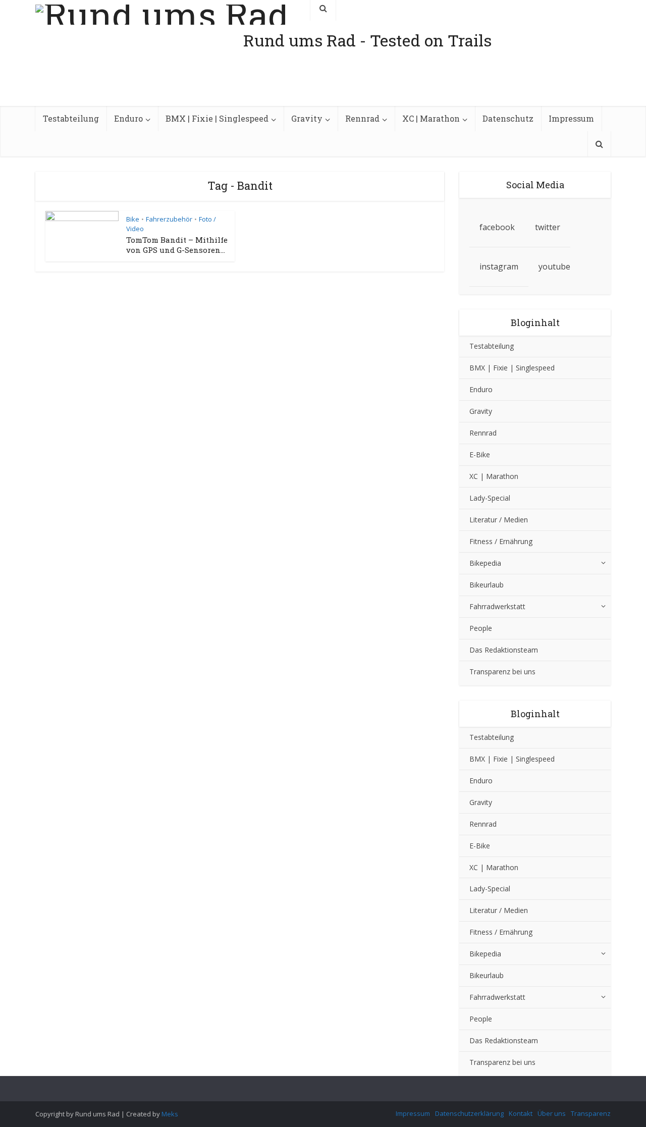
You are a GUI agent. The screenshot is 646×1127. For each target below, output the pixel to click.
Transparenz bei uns (502, 671)
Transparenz (591, 1113)
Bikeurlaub (486, 584)
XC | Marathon (431, 118)
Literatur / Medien (498, 519)
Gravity (306, 118)
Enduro (128, 118)
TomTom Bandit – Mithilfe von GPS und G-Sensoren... (177, 245)
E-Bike (479, 454)
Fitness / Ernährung (500, 541)
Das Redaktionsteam (503, 650)
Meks (170, 1113)
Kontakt (520, 1113)
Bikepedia (485, 563)
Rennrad (362, 118)
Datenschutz (507, 118)
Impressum (571, 118)
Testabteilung (71, 118)
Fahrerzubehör (169, 219)
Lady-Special (489, 498)
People (480, 628)
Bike (132, 219)
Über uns (551, 1113)
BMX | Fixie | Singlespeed (217, 118)
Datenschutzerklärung (469, 1113)
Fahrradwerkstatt (497, 606)
